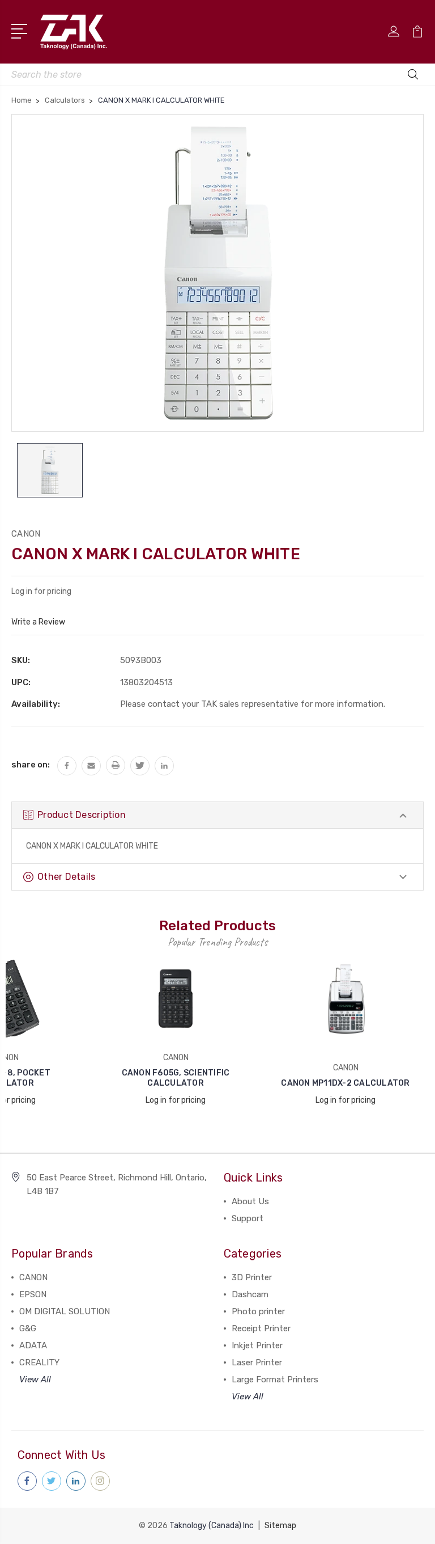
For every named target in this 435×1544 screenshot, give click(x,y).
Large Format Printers (275, 1379)
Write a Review (38, 622)
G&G (27, 1328)
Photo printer (258, 1311)
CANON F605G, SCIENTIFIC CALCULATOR (176, 1078)
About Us (250, 1201)
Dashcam (250, 1294)
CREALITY (39, 1362)
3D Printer (252, 1277)
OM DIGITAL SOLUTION (64, 1311)
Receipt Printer (261, 1328)
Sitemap (280, 1525)
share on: (30, 765)
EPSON (32, 1294)
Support (247, 1218)
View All (35, 1379)
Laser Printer (257, 1362)
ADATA (33, 1345)
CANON (33, 1277)
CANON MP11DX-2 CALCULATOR (345, 1083)
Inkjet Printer (257, 1345)
